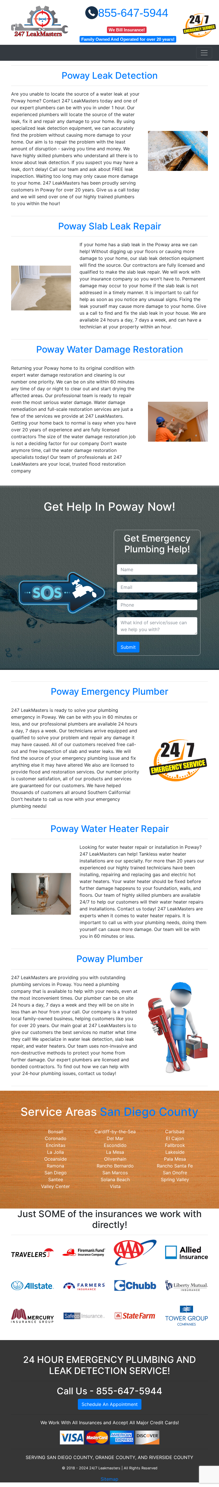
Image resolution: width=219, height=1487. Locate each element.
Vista (115, 1186)
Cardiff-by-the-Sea (115, 1131)
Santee (55, 1179)
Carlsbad (174, 1131)
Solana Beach (115, 1179)
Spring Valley (175, 1179)
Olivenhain (115, 1159)
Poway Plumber (109, 958)
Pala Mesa (175, 1159)
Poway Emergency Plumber (109, 691)
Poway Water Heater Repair (109, 828)
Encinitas (55, 1145)
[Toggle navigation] (204, 52)
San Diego (55, 1172)
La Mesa (115, 1152)
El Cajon (175, 1138)
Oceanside (55, 1159)
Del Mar (115, 1138)
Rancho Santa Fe (175, 1166)
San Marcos (115, 1172)
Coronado (55, 1138)
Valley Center (55, 1186)
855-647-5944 (133, 13)
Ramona (55, 1166)
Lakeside (174, 1152)
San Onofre (175, 1172)
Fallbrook (175, 1145)
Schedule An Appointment (110, 1404)
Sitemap (109, 1479)
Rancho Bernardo (115, 1166)
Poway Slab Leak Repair (109, 226)
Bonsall (55, 1131)
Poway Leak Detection (110, 75)
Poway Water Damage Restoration (109, 349)
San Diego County (149, 1112)
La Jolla (55, 1152)
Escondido (115, 1145)
